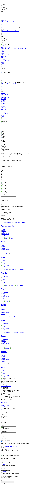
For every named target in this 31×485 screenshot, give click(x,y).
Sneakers (3, 110)
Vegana (3, 116)
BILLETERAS (5, 113)
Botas (2, 105)
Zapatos (3, 106)
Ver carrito (3, 464)
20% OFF (3, 103)
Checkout (3, 471)
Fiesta (2, 115)
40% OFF (19, 48)
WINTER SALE (5, 94)
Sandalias (3, 109)
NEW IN (3, 93)
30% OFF (24, 48)
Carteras (3, 112)
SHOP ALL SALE (6, 48)
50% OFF (13, 48)
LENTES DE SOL (6, 107)
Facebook (3, 386)
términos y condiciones (11, 446)
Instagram (8, 386)
